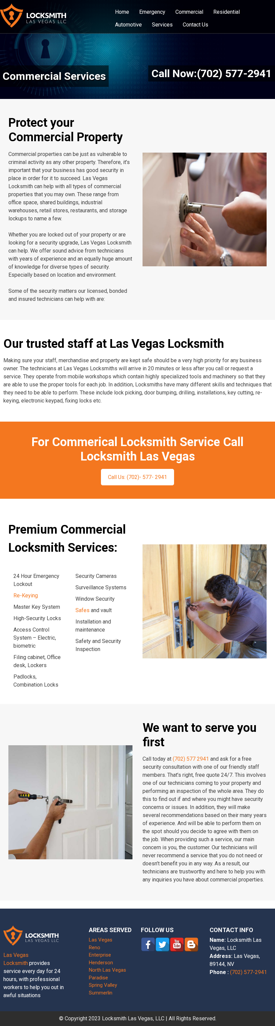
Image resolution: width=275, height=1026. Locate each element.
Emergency (152, 12)
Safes (82, 610)
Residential (226, 12)
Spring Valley (103, 985)
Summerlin (100, 993)
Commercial (189, 12)
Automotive (128, 24)
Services (162, 24)
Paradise (98, 978)
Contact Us (195, 24)
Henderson (101, 963)
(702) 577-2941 (248, 972)
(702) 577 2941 (191, 759)
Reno (94, 947)
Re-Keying (25, 595)
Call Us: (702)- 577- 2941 (137, 477)
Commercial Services (54, 76)
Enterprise (100, 955)
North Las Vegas (107, 970)
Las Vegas (100, 940)
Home (122, 12)
